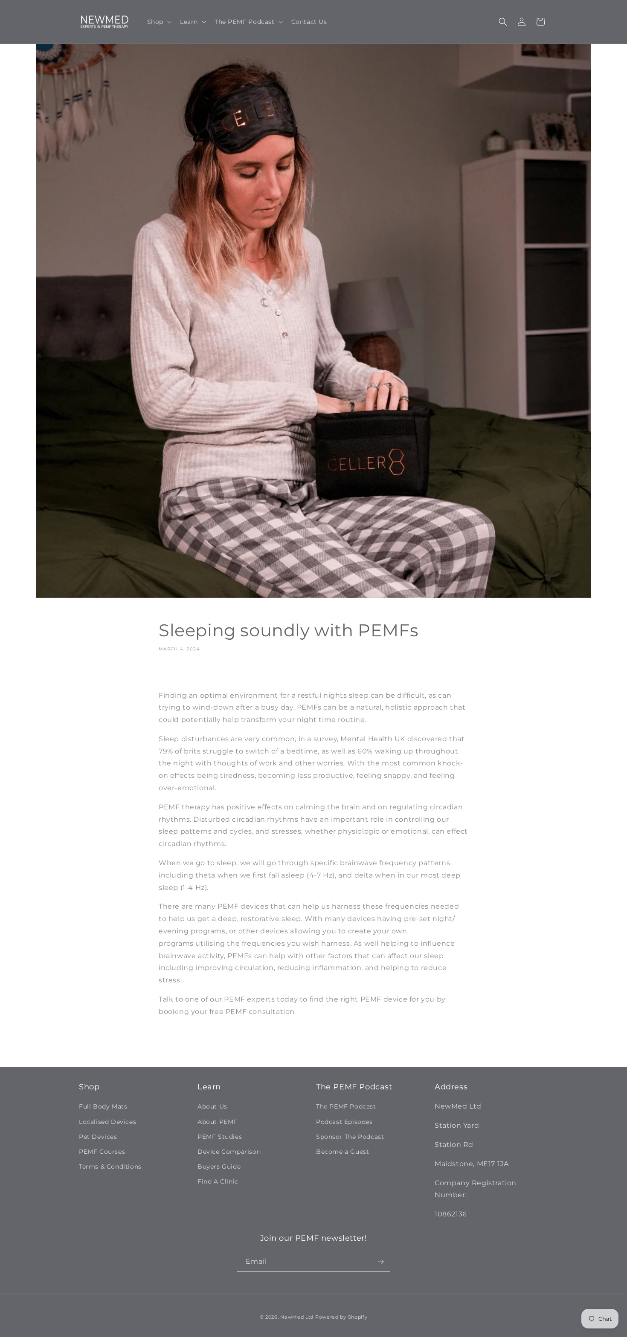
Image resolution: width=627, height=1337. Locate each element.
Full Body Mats (103, 1106)
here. (306, 1012)
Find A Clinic (217, 1181)
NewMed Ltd (297, 1317)
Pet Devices (98, 1137)
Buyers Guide (219, 1166)
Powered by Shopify (341, 1317)
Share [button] (176, 673)
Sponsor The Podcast (350, 1137)
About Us (212, 1106)
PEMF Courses (102, 1151)
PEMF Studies (219, 1137)
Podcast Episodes (344, 1122)
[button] (158, 22)
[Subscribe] (380, 1262)
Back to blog (319, 1046)
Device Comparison (229, 1151)
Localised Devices (107, 1122)
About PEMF (217, 1122)
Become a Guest (342, 1151)
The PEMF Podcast (346, 1106)
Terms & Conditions (110, 1166)
